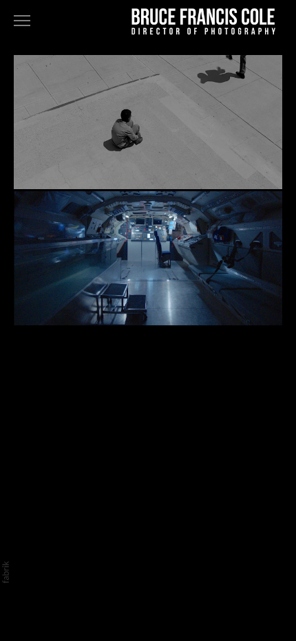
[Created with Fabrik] (5, 572)
